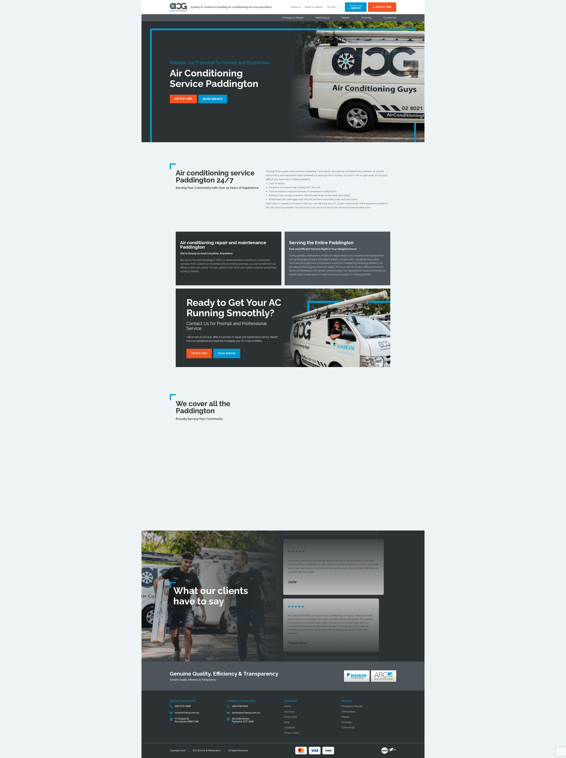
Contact (331, 7)
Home (287, 706)
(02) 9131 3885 (361, 267)
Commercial (389, 17)
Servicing (366, 17)
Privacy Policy (291, 732)
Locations (289, 727)
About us (296, 7)
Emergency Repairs (293, 17)
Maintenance (323, 17)
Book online (290, 717)
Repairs (345, 17)
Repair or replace (314, 7)
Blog (286, 722)
